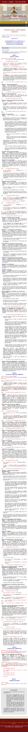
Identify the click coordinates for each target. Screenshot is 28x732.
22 (1, 663)
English (11, 2)
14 (1, 447)
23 (1, 683)
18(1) (2, 602)
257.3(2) (3, 270)
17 (1, 600)
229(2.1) (3, 160)
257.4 (3, 293)
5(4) (2, 195)
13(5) (2, 428)
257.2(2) (3, 258)
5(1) (2, 111)
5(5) (2, 202)
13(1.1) (3, 395)
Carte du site (3, 722)
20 (1, 627)
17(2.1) (3, 568)
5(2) (2, 168)
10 (1, 359)
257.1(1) (3, 218)
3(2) (2, 92)
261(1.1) (3, 308)
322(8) (3, 362)
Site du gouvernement (12, 722)
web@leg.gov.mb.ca (19, 726)
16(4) (2, 597)
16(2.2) (3, 520)
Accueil (4, 2)
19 (1, 619)
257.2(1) (3, 244)
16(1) (2, 547)
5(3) (2, 179)
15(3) (2, 537)
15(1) (2, 460)
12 (1, 380)
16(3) (2, 590)
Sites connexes (21, 722)
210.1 (3, 101)
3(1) (2, 81)
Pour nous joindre (20, 2)
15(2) (2, 468)
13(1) (2, 386)
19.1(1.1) (4, 607)
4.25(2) (3, 94)
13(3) (2, 411)
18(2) (2, 617)
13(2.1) (3, 423)
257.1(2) (3, 230)
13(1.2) (3, 405)
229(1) (3, 115)
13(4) (2, 420)
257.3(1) (3, 265)
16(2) (2, 564)
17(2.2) (3, 586)
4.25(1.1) (4, 85)
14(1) (3, 450)
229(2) (3, 152)
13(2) (2, 392)
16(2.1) (3, 472)
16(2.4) (3, 532)
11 (1, 377)
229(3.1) (3, 182)
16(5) (3, 540)
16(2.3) (3, 525)
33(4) (3, 655)
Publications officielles (5, 36)
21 (1, 651)
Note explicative (5, 47)
